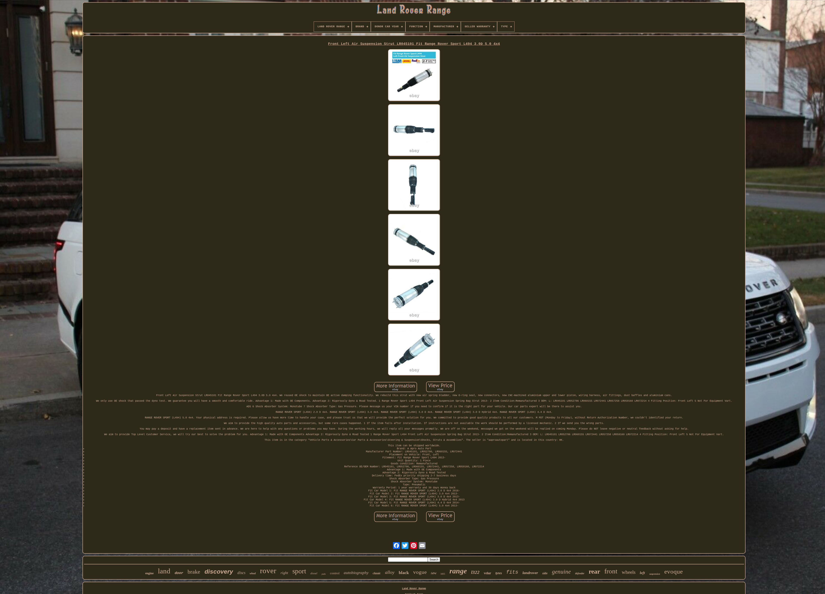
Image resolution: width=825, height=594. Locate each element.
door (179, 573)
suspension (654, 574)
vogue (420, 572)
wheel (253, 573)
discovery (219, 571)
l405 (443, 574)
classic (377, 573)
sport (299, 571)
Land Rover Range (414, 588)
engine (149, 573)
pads (324, 574)
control (334, 573)
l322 (475, 572)
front (610, 571)
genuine (561, 571)
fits (512, 572)
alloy (389, 572)
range (458, 571)
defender (579, 573)
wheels (629, 572)
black (404, 572)
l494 (433, 573)
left (642, 573)
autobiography (356, 572)
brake (194, 572)
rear (594, 571)
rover (268, 571)
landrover (530, 573)
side (545, 573)
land (164, 571)
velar (487, 573)
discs (241, 572)
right (284, 573)
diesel (313, 573)
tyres (498, 573)
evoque (673, 571)
